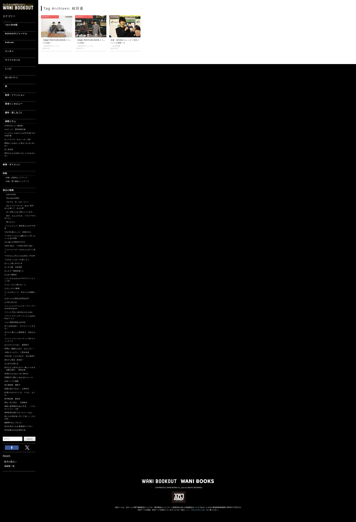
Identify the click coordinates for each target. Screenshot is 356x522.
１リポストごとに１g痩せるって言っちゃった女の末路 (19, 237)
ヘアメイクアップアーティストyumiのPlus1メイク (19, 317)
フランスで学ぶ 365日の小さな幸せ (18, 312)
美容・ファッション (14, 94)
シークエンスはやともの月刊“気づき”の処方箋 (19, 134)
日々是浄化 (8, 149)
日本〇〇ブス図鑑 (11, 381)
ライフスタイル (11, 59)
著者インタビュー (13, 103)
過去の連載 (8, 190)
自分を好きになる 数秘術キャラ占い (18, 426)
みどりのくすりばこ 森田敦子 (16, 345)
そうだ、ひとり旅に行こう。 (15, 284)
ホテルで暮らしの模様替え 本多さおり (19, 333)
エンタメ (8, 51)
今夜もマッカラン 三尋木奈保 (16, 352)
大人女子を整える (11, 363)
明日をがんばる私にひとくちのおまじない (19, 154)
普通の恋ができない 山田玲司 (16, 388)
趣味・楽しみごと (13, 112)
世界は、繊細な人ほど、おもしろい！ (19, 348)
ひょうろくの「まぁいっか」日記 (17, 139)
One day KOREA (11, 198)
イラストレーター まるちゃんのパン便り (19, 250)
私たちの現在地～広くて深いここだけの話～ (19, 417)
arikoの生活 (10, 194)
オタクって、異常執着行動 (14, 129)
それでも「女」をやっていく (16, 202)
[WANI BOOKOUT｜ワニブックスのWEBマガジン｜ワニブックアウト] (18, 8)
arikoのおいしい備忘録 (13, 125)
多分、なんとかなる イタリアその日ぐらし (19, 216)
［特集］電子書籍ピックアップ (16, 181)
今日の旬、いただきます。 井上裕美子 (19, 356)
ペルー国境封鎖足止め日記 (14, 322)
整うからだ (9, 222)
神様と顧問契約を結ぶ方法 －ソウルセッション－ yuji (19, 407)
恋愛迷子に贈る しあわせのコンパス (18, 377)
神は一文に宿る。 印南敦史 (16, 402)
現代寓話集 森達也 (12, 398)
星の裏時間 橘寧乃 (12, 385)
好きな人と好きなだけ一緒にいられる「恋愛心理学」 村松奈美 (19, 368)
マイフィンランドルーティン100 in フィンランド (19, 339)
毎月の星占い (10, 461)
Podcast (8, 42)
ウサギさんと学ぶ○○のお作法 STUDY (19, 256)
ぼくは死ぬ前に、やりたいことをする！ (19, 327)
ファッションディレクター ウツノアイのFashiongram (19, 307)
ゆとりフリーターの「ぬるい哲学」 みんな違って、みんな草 (19, 206)
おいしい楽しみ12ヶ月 (13, 263)
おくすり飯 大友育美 (13, 267)
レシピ (7, 68)
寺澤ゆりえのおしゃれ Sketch (16, 373)
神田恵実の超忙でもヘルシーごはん (18, 412)
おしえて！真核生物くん (14, 271)
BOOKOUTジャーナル (15, 33)
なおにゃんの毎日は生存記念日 (16, 298)
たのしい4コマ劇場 (11, 288)
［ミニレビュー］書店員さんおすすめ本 (19, 227)
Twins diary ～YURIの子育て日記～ (19, 246)
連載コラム (9, 121)
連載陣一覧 (9, 466)
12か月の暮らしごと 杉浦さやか (17, 232)
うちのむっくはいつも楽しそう (16, 259)
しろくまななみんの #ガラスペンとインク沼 (19, 279)
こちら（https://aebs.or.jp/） (195, 510)
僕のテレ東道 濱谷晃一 (14, 360)
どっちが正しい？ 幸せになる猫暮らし (19, 293)
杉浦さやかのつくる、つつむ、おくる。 (19, 393)
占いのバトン (10, 77)
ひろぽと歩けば (10, 302)
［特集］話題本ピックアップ (15, 177)
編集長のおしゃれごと (13, 422)
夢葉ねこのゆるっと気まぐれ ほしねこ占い (19, 144)
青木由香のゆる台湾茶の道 (14, 430)
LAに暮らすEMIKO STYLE (14, 242)
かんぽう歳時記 (10, 274)
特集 (5, 173)
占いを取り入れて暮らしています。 (19, 212)
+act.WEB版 (10, 24)
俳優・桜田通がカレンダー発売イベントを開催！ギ (125, 41)
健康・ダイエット (11, 164)
